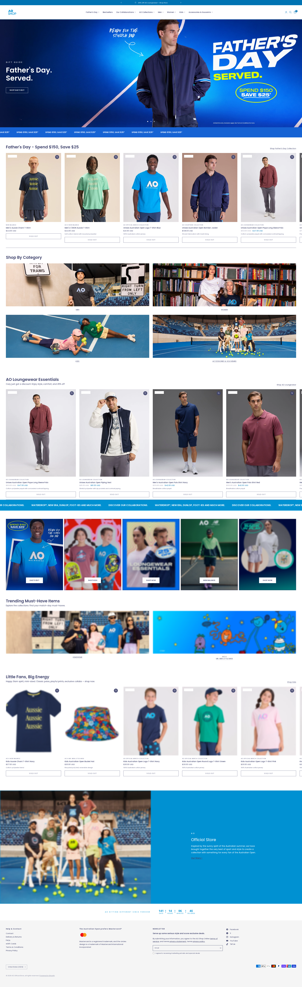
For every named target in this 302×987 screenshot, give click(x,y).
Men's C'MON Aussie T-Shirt (77, 228)
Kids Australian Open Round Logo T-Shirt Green (204, 761)
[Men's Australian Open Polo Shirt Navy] (188, 433)
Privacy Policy (11, 950)
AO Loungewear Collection (252, 225)
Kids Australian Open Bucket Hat (79, 761)
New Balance (11, 225)
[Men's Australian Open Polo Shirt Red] (261, 433)
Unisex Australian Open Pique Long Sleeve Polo (262, 228)
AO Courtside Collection (192, 225)
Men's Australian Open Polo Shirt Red (243, 482)
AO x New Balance (72, 225)
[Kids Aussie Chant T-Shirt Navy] (33, 721)
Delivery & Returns (14, 937)
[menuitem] (92, 12)
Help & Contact (14, 929)
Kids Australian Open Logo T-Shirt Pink (258, 761)
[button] (14, 109)
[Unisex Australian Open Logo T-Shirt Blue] (151, 187)
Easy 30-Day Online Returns (130, 3)
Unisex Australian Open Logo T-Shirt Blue (142, 228)
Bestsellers (108, 12)
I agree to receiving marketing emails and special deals (177, 953)
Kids (181, 12)
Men (160, 12)
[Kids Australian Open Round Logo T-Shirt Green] (209, 721)
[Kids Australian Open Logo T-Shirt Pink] (268, 721)
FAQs (8, 940)
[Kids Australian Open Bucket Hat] (92, 721)
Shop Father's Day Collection (283, 149)
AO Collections (146, 12)
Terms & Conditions (14, 947)
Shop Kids (291, 682)
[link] (151, 580)
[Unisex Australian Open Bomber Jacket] (209, 187)
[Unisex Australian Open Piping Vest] (114, 433)
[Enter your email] (220, 948)
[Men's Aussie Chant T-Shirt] (33, 187)
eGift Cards (11, 943)
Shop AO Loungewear (286, 385)
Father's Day (91, 12)
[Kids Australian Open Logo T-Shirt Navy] (151, 721)
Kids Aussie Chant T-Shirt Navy (20, 761)
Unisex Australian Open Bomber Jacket (200, 228)
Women (170, 12)
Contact (9, 933)
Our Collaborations (125, 12)
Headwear (77, 657)
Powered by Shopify (47, 975)
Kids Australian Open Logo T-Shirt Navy (141, 761)
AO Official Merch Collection (136, 225)
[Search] (290, 12)
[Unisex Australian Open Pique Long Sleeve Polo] (268, 187)
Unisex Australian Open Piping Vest (95, 482)
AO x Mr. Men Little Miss (224, 658)
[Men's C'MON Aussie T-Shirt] (92, 187)
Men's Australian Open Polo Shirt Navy (170, 482)
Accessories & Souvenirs (200, 12)
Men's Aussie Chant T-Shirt (18, 228)
